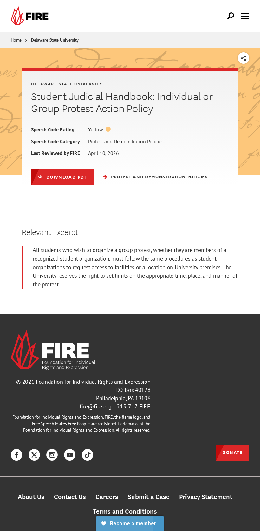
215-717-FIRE (133, 406)
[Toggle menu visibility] (245, 15)
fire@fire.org (96, 406)
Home (16, 40)
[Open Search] (231, 16)
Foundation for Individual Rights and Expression (93, 381)
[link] (31, 16)
